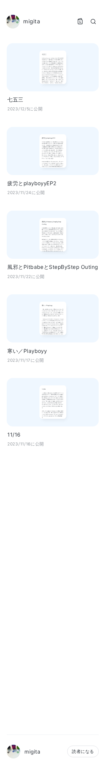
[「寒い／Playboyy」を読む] (53, 318)
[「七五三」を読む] (53, 67)
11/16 (13, 434)
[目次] (80, 21)
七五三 (15, 99)
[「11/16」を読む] (53, 402)
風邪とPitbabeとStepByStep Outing (52, 267)
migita (32, 751)
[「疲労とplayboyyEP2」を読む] (53, 151)
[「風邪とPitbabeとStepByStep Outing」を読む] (53, 235)
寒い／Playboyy (27, 351)
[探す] (93, 21)
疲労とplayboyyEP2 (32, 183)
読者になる (83, 751)
